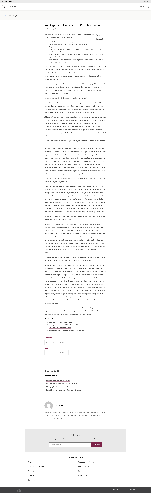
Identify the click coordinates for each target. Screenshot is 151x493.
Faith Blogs (11, 15)
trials (73, 352)
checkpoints (62, 352)
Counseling (32, 475)
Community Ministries (86, 462)
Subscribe (96, 445)
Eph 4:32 (64, 152)
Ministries (13, 6)
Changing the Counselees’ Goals (60, 327)
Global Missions (83, 466)
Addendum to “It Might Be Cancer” (61, 322)
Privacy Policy (116, 490)
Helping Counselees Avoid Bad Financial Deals (65, 325)
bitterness (49, 352)
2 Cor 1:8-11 (50, 290)
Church (30, 462)
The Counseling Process (55, 342)
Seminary (31, 480)
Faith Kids (31, 471)
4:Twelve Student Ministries (38, 466)
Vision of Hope (83, 475)
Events (142, 6)
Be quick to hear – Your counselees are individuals (66, 330)
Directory (147, 1)
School (80, 471)
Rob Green (47, 29)
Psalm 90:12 (48, 103)
